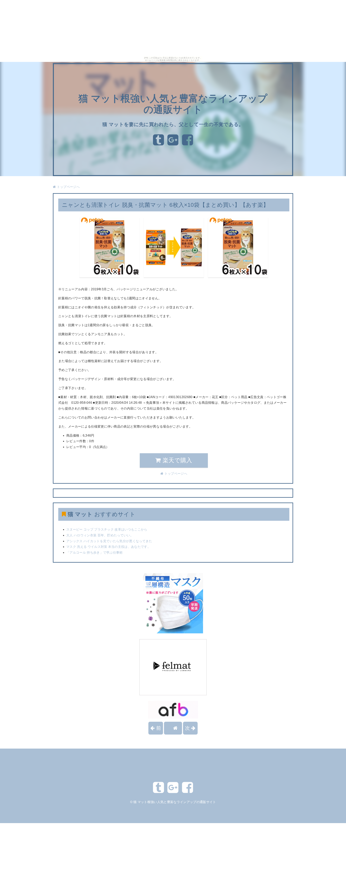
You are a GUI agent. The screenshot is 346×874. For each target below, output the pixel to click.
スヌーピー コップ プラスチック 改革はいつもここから (106, 529)
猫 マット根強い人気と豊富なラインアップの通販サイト (174, 802)
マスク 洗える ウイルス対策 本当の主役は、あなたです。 (108, 546)
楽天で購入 (176, 460)
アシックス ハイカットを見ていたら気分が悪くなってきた (109, 541)
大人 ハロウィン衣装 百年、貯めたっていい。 (99, 535)
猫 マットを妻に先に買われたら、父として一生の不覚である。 (172, 124)
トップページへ (68, 187)
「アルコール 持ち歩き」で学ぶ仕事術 (94, 552)
